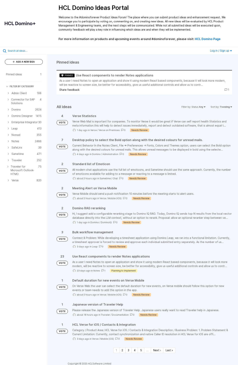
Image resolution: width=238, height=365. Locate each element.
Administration (110, 154)
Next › (157, 350)
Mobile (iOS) (115, 198)
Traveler (105, 314)
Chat (115, 178)
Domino (96, 154)
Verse (93, 130)
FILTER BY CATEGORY (22, 86)
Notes (96, 270)
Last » (169, 350)
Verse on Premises (109, 130)
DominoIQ (106, 222)
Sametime (105, 178)
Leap (95, 246)
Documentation (120, 314)
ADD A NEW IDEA (25, 61)
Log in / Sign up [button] (220, 50)
